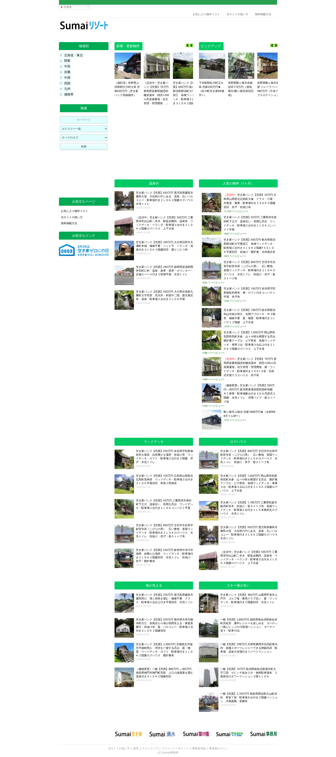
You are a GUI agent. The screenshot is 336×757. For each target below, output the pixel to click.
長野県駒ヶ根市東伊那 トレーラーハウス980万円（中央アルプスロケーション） (270, 89)
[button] (191, 45)
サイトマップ (150, 748)
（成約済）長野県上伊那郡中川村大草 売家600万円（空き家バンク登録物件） (127, 89)
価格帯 (69, 94)
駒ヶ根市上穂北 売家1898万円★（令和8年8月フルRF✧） (250, 413)
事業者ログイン (218, 748)
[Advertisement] (249, 26)
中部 (67, 66)
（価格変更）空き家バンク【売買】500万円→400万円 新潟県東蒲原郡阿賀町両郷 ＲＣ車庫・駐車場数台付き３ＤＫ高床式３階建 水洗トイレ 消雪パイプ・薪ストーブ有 (249, 393)
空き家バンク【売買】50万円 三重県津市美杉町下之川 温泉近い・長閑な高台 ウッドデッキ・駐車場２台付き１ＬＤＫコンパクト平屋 (250, 223)
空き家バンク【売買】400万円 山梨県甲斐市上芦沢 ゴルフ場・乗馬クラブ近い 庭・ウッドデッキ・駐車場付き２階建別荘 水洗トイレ (248, 598)
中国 (67, 77)
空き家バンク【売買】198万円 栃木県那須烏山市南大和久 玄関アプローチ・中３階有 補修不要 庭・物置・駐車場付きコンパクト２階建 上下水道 (249, 316)
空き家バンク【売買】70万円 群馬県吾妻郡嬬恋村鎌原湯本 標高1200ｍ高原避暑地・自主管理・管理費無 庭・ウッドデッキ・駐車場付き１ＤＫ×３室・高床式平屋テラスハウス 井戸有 (250, 367)
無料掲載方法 (263, 14)
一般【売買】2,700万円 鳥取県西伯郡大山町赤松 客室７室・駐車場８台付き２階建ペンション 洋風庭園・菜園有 (248, 697)
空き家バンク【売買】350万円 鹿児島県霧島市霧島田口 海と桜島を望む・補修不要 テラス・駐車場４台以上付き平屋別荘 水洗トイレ (164, 598)
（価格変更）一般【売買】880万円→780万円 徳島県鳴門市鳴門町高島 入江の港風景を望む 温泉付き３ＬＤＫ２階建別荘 (166, 672)
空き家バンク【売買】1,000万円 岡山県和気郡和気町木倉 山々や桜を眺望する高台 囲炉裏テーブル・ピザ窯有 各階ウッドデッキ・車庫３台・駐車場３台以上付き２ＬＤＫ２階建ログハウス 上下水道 (250, 340)
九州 (67, 89)
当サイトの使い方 (237, 14)
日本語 (67, 6)
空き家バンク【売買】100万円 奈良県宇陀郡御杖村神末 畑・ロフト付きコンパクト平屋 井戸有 (249, 292)
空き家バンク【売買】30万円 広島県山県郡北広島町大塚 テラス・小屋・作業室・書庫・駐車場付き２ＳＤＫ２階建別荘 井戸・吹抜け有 (250, 201)
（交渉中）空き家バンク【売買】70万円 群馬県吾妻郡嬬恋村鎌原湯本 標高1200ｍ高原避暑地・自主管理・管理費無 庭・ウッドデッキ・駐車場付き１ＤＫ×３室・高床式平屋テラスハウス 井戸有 (157, 93)
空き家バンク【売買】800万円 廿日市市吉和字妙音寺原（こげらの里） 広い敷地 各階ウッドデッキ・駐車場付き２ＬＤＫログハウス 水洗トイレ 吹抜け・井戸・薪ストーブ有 (249, 270)
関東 (67, 61)
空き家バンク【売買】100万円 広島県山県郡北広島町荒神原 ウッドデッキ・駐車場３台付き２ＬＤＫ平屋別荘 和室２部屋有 (164, 479)
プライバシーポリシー (175, 748)
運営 (136, 748)
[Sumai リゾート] (83, 30)
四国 (67, 83)
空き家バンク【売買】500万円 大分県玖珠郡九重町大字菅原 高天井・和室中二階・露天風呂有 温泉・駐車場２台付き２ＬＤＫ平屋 (164, 295)
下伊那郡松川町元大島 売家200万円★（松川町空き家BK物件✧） (211, 89)
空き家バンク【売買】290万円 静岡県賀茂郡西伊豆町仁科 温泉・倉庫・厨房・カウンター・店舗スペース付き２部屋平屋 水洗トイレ (164, 270)
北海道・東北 (73, 55)
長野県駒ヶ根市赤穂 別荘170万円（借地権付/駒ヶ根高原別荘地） (241, 89)
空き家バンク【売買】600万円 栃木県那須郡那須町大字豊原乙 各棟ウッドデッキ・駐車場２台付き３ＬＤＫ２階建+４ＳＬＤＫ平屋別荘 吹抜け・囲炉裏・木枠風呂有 (186, 93)
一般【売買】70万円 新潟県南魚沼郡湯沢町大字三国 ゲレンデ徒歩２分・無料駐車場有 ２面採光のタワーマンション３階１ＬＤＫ (248, 672)
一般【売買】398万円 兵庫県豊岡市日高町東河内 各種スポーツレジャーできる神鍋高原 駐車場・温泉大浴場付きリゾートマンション (248, 648)
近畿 (67, 72)
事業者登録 (199, 748)
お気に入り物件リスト (206, 14)
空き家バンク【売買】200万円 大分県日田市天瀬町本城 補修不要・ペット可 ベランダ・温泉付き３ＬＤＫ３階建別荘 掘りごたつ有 (164, 246)
